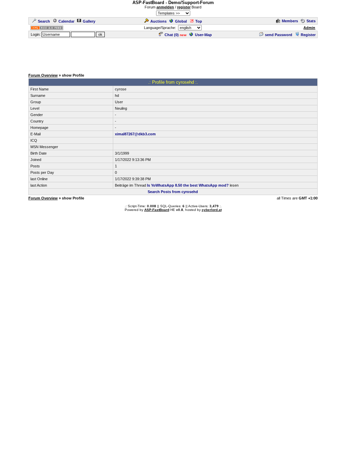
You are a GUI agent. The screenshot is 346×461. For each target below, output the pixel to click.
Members (290, 21)
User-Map (203, 35)
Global (181, 21)
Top (198, 21)
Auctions (158, 21)
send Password (278, 35)
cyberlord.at (212, 210)
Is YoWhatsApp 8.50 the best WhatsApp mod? (188, 185)
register (184, 7)
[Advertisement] (173, 54)
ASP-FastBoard (156, 210)
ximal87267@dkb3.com (135, 134)
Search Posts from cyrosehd (173, 192)
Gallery (89, 21)
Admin (309, 28)
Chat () (172, 35)
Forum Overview (43, 75)
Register (308, 35)
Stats (311, 21)
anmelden (165, 7)
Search (44, 21)
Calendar (66, 21)
